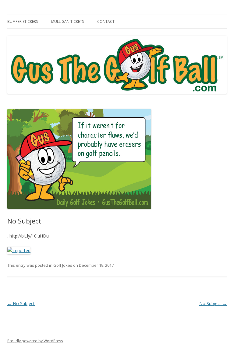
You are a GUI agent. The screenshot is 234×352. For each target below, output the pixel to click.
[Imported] (18, 250)
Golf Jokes (62, 265)
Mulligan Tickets (67, 21)
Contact (106, 21)
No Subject (21, 303)
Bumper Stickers (22, 21)
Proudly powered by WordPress (35, 340)
